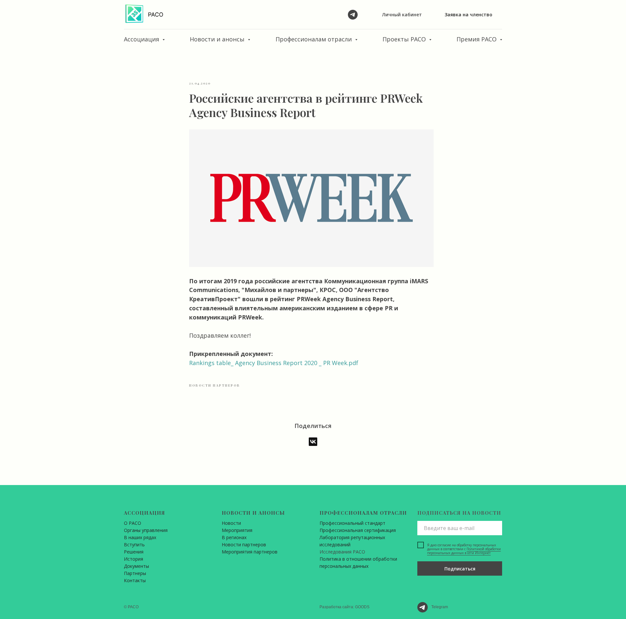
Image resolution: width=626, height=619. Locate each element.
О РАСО (132, 523)
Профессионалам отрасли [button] (314, 39)
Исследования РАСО (342, 552)
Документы (136, 566)
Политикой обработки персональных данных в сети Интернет (464, 551)
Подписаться (459, 569)
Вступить (134, 544)
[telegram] (353, 15)
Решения (133, 552)
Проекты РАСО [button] (404, 39)
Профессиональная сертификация (358, 530)
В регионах (234, 537)
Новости (231, 523)
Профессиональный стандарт (352, 523)
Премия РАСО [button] (477, 39)
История (133, 559)
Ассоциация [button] (142, 39)
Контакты (135, 580)
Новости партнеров (244, 544)
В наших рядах (140, 537)
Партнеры (135, 573)
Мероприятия (237, 530)
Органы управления (146, 530)
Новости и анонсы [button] (218, 39)
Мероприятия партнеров (249, 552)
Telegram (439, 607)
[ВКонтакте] (313, 441)
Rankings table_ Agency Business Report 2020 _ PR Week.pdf (273, 363)
